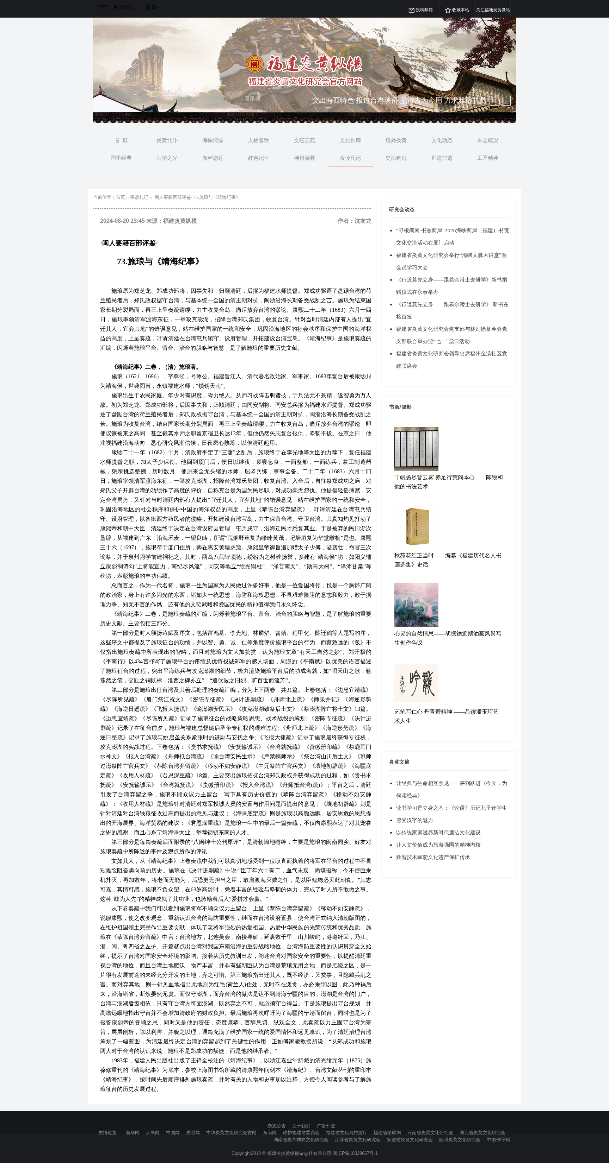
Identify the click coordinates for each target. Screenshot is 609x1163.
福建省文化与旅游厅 (346, 1132)
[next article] (494, 101)
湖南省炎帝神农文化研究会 (300, 1139)
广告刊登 (326, 1126)
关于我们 (301, 1126)
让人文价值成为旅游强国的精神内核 (438, 844)
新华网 (133, 1132)
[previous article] (506, 101)
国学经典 (121, 157)
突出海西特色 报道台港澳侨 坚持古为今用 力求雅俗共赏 (399, 100)
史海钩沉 (396, 157)
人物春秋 (258, 140)
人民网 (153, 1132)
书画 (394, 406)
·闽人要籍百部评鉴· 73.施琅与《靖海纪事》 (196, 197)
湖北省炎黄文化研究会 (482, 1132)
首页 (120, 197)
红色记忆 (258, 157)
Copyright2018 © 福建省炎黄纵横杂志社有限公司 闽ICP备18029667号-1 (305, 1153)
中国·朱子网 (499, 1139)
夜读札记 (350, 157)
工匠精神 (487, 157)
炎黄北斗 (167, 140)
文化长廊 (350, 140)
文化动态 (442, 140)
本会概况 (487, 140)
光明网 (193, 1132)
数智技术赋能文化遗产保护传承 (433, 856)
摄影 (407, 406)
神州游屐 (304, 157)
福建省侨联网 (387, 1132)
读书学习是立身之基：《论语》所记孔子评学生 (451, 807)
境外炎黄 (396, 140)
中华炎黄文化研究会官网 (231, 1132)
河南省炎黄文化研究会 (430, 1132)
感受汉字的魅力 (414, 819)
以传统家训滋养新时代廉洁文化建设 (438, 832)
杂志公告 (276, 1126)
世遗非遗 (442, 157)
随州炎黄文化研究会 (459, 1139)
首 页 (121, 140)
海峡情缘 (212, 140)
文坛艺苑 (304, 140)
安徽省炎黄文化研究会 (410, 1139)
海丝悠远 (212, 157)
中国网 (173, 1132)
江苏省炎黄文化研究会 (358, 1139)
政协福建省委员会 (301, 1132)
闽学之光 (167, 157)
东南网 (270, 1132)
